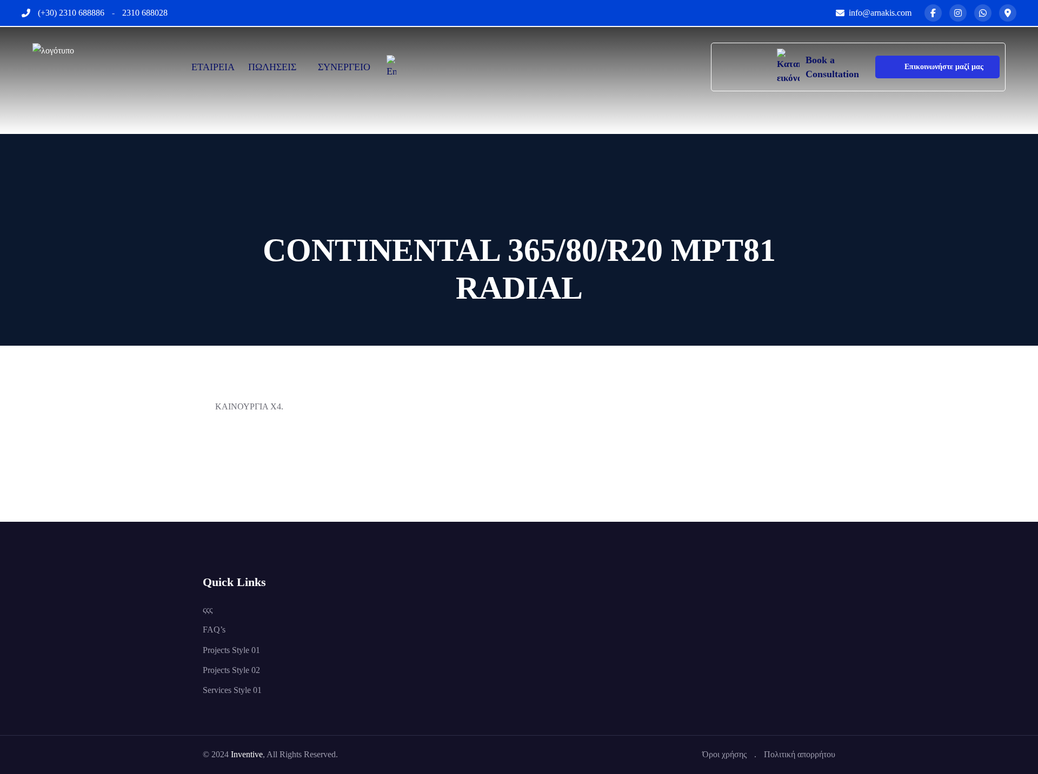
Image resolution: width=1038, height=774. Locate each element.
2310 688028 (145, 12)
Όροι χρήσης (724, 754)
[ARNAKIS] (86, 66)
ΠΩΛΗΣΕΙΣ (272, 67)
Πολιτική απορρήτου (799, 754)
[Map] (1007, 13)
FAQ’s (214, 629)
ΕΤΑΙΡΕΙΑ (213, 67)
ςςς (207, 609)
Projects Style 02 (231, 670)
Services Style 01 (232, 690)
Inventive (247, 754)
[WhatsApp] (983, 13)
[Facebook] (933, 13)
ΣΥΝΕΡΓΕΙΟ (344, 67)
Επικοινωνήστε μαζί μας (943, 67)
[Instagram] (958, 13)
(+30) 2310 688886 (71, 12)
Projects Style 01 (231, 650)
